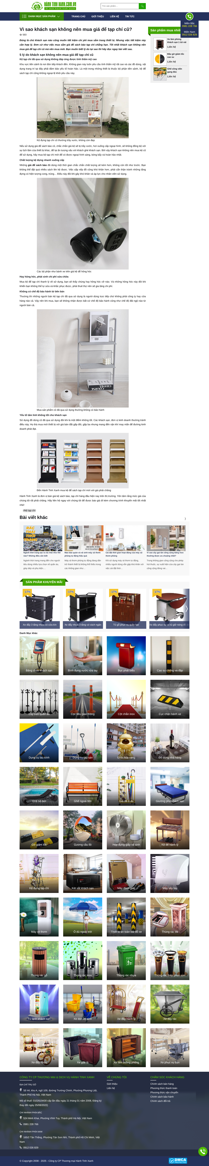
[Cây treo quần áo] (39, 699)
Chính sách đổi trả (160, 1101)
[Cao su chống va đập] (169, 655)
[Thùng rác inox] (82, 960)
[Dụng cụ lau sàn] (82, 742)
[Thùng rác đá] (169, 917)
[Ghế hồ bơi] (39, 786)
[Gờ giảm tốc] (39, 829)
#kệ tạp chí (29, 510)
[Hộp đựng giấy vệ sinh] (126, 829)
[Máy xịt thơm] (39, 917)
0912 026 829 (189, 34)
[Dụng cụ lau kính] (39, 742)
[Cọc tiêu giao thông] (82, 699)
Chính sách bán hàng (162, 1084)
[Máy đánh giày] (126, 873)
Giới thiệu (97, 16)
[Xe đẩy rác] (169, 1004)
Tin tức (129, 16)
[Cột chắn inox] (126, 699)
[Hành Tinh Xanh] (53, 9)
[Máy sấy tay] (169, 873)
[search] (142, 6)
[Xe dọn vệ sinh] (82, 1004)
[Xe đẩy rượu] (39, 1047)
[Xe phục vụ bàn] (169, 1047)
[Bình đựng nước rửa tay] (82, 655)
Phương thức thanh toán (163, 1088)
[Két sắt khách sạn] (82, 873)
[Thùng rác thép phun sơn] (169, 960)
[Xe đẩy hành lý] (126, 1004)
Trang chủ (78, 16)
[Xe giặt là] (82, 1047)
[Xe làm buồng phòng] (126, 1047)
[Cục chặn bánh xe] (169, 699)
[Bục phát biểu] (126, 655)
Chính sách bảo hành (162, 1097)
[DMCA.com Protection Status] (179, 1161)
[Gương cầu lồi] (82, 829)
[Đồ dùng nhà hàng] (169, 742)
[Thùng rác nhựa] (126, 960)
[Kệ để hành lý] (169, 829)
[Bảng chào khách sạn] (39, 655)
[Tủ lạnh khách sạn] (39, 1004)
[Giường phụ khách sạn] (169, 786)
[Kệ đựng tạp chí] (39, 873)
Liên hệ (114, 16)
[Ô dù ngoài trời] (82, 917)
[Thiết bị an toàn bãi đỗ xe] (126, 917)
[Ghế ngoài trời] (82, 786)
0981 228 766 (189, 26)
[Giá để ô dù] (126, 786)
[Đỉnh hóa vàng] (126, 742)
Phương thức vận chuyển (164, 1092)
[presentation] (181, 519)
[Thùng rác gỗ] (39, 960)
